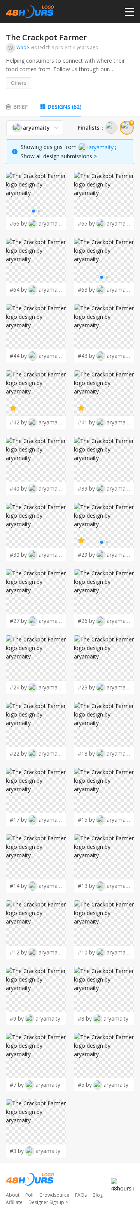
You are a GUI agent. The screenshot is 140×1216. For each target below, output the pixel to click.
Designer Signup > (48, 1202)
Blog (98, 1195)
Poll (29, 1195)
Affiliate (14, 1202)
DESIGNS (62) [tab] (64, 106)
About (12, 1195)
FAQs (81, 1195)
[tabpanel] (70, 639)
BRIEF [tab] (20, 106)
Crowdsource (54, 1195)
